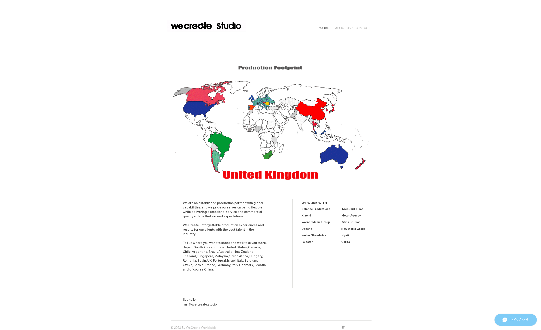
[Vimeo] (343, 327)
